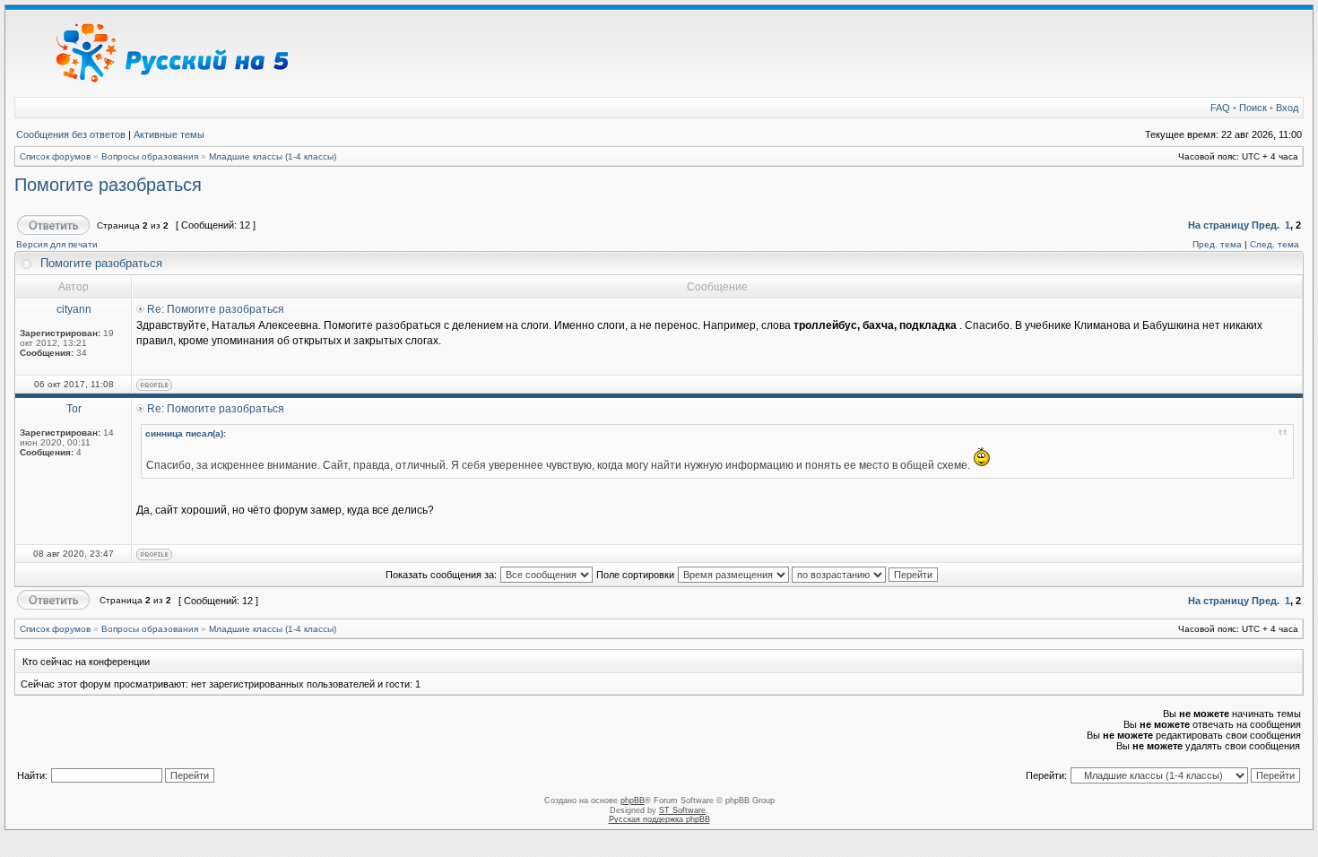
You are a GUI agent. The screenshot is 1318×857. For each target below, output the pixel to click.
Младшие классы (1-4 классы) (272, 156)
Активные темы (169, 134)
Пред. (1265, 225)
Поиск (1253, 107)
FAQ (1220, 107)
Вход (1287, 107)
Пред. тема (1217, 244)
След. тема (1274, 244)
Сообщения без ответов (71, 134)
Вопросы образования (149, 156)
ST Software (682, 810)
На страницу (1218, 225)
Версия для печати (57, 244)
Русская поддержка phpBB (659, 819)
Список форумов (55, 156)
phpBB (632, 800)
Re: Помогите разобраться (215, 309)
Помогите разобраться (108, 185)
